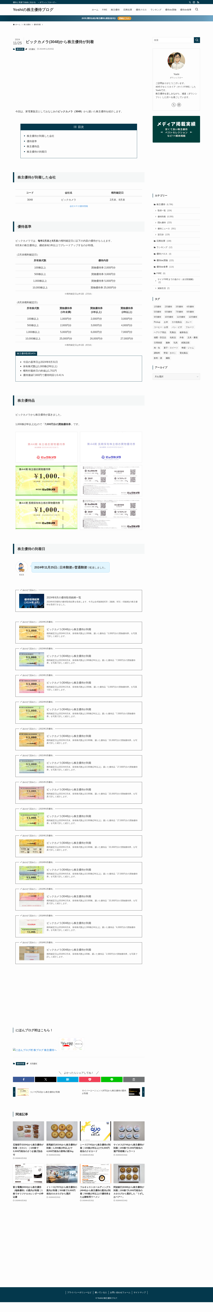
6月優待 (168, 312)
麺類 (168, 358)
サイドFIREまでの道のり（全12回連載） (176, 280)
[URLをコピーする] (134, 1079)
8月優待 (32, 49)
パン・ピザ (177, 327)
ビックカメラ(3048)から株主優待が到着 (69, 629)
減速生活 (163, 288)
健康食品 (184, 332)
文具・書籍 (192, 337)
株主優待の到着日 (37, 151)
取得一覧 (165, 210)
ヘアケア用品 (160, 332)
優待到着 (20, 49)
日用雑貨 (158, 342)
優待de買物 (165, 260)
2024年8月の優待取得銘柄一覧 (64, 597)
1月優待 (157, 306)
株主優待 (165, 204)
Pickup (157, 322)
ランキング (164, 247)
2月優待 (168, 306)
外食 (182, 337)
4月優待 (190, 306)
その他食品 (177, 322)
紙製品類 (185, 342)
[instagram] (194, 2)
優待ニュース (167, 228)
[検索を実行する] (197, 40)
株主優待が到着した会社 (40, 136)
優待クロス (164, 254)
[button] (23, 1079)
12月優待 (193, 317)
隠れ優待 (165, 222)
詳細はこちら (124, 18)
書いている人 (101, 1292)
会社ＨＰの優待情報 (79, 206)
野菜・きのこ (170, 353)
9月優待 (157, 317)
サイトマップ (140, 1292)
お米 (166, 322)
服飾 (168, 342)
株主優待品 (33, 146)
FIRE (161, 273)
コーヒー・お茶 (161, 327)
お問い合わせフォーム (120, 1292)
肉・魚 (157, 348)
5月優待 (157, 312)
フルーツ (190, 327)
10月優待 (169, 317)
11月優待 (181, 317)
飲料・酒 (158, 358)
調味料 (157, 353)
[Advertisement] (79, 77)
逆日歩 (164, 234)
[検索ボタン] (196, 9)
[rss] (198, 2)
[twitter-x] (190, 2)
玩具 (176, 342)
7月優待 (179, 312)
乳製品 (173, 332)
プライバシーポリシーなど (79, 1292)
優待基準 (32, 141)
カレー (189, 322)
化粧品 (173, 337)
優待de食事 (165, 266)
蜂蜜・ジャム (188, 348)
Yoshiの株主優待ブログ (33, 10)
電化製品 (184, 353)
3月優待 (179, 306)
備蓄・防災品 (160, 337)
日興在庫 (164, 241)
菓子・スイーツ (171, 348)
